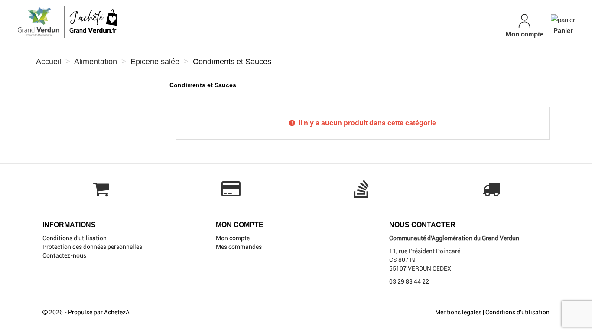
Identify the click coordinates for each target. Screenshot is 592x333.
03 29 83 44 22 (409, 281)
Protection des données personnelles (92, 246)
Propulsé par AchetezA (99, 312)
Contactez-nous (64, 255)
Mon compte (233, 238)
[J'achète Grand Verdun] (103, 21)
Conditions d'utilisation (74, 238)
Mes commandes (239, 246)
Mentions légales (458, 312)
